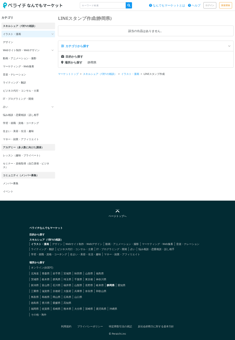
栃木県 (46, 279)
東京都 (89, 279)
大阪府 (67, 291)
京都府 (56, 291)
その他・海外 (38, 314)
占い (132, 249)
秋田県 (78, 273)
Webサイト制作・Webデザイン (84, 244)
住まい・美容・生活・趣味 (85, 254)
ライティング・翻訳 (42, 249)
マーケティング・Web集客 (157, 244)
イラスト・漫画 (130, 74)
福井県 (67, 285)
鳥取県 (35, 297)
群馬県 (56, 279)
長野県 (89, 285)
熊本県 (67, 308)
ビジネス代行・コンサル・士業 (75, 249)
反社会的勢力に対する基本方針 (156, 326)
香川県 (46, 303)
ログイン (209, 5)
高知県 (67, 303)
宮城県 (67, 273)
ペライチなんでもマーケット (46, 227)
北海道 (35, 273)
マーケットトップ (68, 74)
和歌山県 (101, 291)
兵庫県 (78, 291)
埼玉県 (67, 279)
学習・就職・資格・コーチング (49, 254)
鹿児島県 (101, 308)
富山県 (46, 285)
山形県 (89, 273)
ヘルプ (195, 5)
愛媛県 (56, 303)
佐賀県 (46, 308)
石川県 (56, 285)
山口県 (78, 297)
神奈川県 (101, 279)
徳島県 (35, 303)
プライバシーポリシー (90, 326)
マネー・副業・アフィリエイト (122, 254)
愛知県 (121, 285)
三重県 (35, 291)
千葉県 (78, 279)
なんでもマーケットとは (168, 5)
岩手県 (56, 273)
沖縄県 (113, 308)
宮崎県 (89, 308)
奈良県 (89, 291)
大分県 (78, 308)
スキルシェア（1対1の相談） (100, 74)
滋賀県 (46, 291)
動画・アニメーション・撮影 (122, 244)
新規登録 (225, 5)
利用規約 (66, 326)
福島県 (100, 273)
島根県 (46, 297)
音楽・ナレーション (187, 244)
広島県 (67, 297)
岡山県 (56, 297)
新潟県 (35, 285)
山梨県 (78, 285)
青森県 (46, 273)
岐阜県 (100, 285)
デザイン (57, 244)
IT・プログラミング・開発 (111, 249)
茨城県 (35, 279)
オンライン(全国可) (42, 267)
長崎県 (56, 308)
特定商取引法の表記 (120, 326)
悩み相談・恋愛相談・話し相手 (156, 249)
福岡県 (35, 308)
